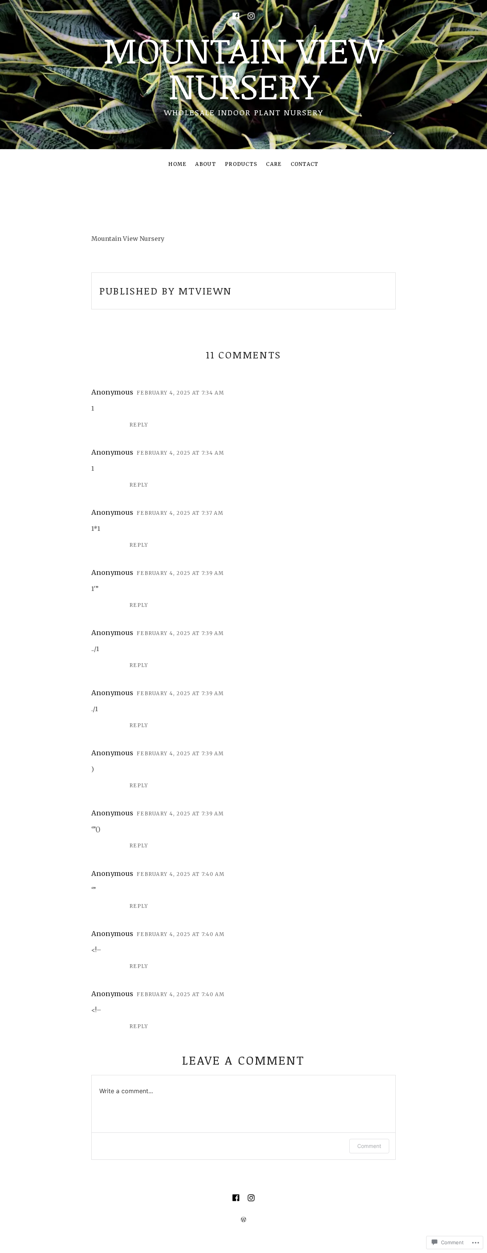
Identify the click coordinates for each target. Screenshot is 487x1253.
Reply (138, 425)
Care (274, 164)
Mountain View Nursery (243, 67)
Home (177, 164)
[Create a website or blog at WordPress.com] (243, 1219)
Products (241, 164)
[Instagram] (251, 16)
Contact (305, 164)
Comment (369, 1146)
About (205, 164)
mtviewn (205, 291)
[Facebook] (235, 16)
